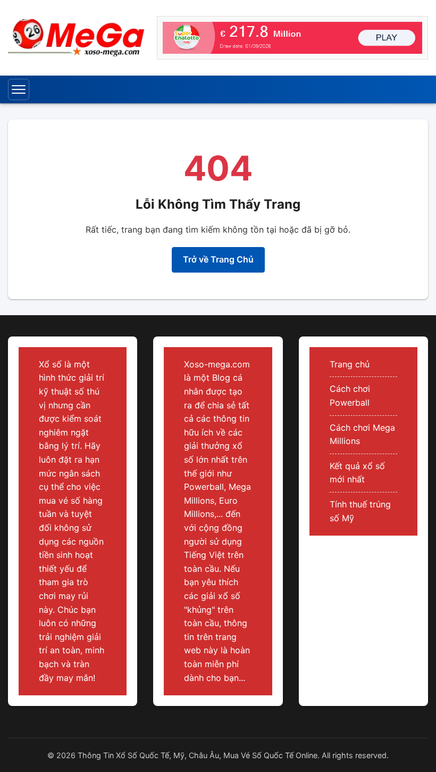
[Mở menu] (18, 89)
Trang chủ (350, 364)
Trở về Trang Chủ (218, 259)
